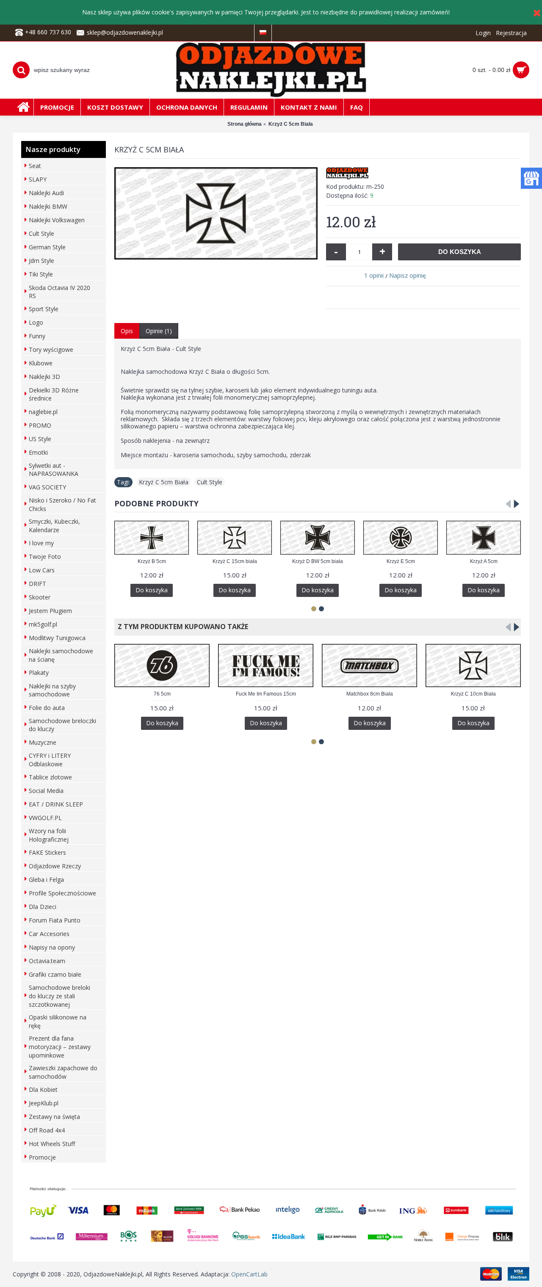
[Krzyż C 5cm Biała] (216, 213)
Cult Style (209, 482)
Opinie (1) (159, 331)
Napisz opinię (407, 275)
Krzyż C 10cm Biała (473, 694)
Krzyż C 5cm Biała (163, 482)
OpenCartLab (249, 1274)
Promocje (42, 1157)
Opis (127, 331)
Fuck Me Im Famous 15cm (266, 694)
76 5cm (162, 694)
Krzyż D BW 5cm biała (317, 561)
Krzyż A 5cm (484, 561)
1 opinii (374, 275)
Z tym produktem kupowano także (181, 626)
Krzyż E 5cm (401, 561)
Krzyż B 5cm (152, 561)
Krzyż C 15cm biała (235, 561)
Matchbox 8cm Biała (369, 694)
